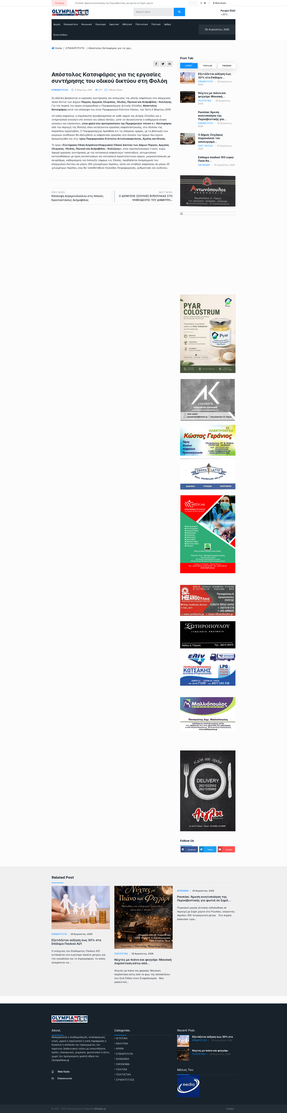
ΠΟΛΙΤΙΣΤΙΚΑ (204, 100)
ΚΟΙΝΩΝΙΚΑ (183, 890)
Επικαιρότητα (71, 24)
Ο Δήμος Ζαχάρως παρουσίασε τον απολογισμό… (210, 138)
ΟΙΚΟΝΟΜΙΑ (204, 165)
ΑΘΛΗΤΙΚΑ (122, 1043)
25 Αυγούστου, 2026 (203, 890)
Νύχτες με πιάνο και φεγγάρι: (210, 1050)
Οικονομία (100, 24)
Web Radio (64, 1071)
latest (188, 66)
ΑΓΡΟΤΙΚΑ (121, 1038)
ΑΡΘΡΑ (120, 1048)
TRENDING (226, 66)
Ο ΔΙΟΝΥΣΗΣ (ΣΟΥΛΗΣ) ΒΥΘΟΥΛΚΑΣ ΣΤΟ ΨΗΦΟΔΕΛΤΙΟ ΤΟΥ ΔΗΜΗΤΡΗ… (146, 196)
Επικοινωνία (65, 1078)
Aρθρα (167, 24)
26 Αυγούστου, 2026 (81, 934)
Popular (207, 66)
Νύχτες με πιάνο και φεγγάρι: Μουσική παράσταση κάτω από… (143, 961)
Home (58, 48)
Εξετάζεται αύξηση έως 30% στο (212, 1036)
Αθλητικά (127, 24)
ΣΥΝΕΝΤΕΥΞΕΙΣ (125, 1079)
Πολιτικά (156, 24)
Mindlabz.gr (100, 1108)
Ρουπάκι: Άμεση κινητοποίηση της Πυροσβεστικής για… (212, 116)
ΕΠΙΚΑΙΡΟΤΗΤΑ (75, 48)
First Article (205, 146)
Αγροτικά (114, 24)
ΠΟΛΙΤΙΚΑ (121, 1069)
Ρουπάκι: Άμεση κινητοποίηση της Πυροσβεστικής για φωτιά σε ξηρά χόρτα (109, 3)
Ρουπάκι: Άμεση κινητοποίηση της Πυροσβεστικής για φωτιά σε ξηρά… (204, 898)
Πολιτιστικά (142, 24)
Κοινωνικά (86, 24)
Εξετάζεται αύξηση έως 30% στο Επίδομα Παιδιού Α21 (76, 941)
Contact (230, 1108)
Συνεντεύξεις (60, 34)
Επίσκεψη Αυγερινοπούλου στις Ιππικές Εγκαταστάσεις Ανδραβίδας (77, 196)
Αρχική (56, 24)
